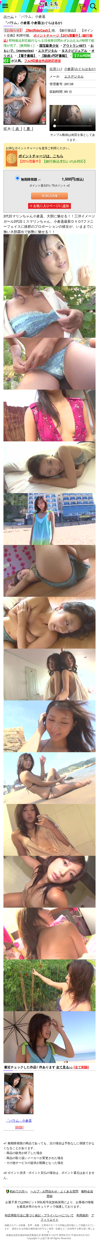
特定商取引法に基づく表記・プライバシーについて (39, 1215)
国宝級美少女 (49, 45)
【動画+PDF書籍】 (54, 55)
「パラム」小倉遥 (19, 1120)
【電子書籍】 (27, 55)
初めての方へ (19, 1191)
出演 (56, 68)
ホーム (8, 16)
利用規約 (82, 1215)
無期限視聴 (31, 179)
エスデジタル (47, 50)
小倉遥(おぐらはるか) (80, 68)
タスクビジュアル (74, 50)
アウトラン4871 (74, 45)
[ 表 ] (17, 128)
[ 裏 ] (28, 128)
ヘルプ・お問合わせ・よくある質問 (54, 1191)
